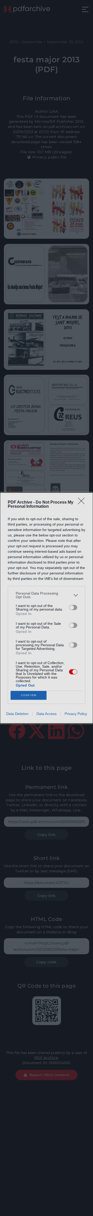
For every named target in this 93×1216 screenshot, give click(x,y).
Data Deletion (17, 714)
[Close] (83, 502)
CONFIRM (28, 695)
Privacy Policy (76, 714)
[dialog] (46, 608)
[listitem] (46, 595)
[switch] (73, 607)
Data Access (46, 714)
